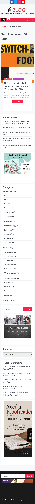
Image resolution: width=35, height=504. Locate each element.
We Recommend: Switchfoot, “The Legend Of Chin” (17, 87)
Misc (5, 204)
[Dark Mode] (27, 20)
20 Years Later (9, 260)
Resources (7, 208)
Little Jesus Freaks (9, 278)
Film (5, 199)
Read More (17, 102)
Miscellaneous (8, 238)
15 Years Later (9, 256)
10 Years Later (9, 252)
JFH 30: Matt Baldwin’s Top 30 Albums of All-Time (17, 146)
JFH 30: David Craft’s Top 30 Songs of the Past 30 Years (16, 140)
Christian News (8, 191)
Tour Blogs (7, 242)
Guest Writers (7, 221)
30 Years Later (9, 269)
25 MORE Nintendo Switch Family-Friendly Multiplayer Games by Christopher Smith (16, 122)
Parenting (7, 287)
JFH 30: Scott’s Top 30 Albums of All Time (16, 128)
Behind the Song (9, 226)
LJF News (7, 282)
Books (6, 195)
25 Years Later (9, 264)
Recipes (6, 291)
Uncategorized (7, 300)
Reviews (7, 295)
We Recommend (18, 79)
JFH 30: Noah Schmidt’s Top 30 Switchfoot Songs (16, 133)
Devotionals (8, 230)
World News (8, 216)
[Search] (32, 20)
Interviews (7, 234)
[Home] (3, 19)
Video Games (8, 212)
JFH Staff (8, 79)
